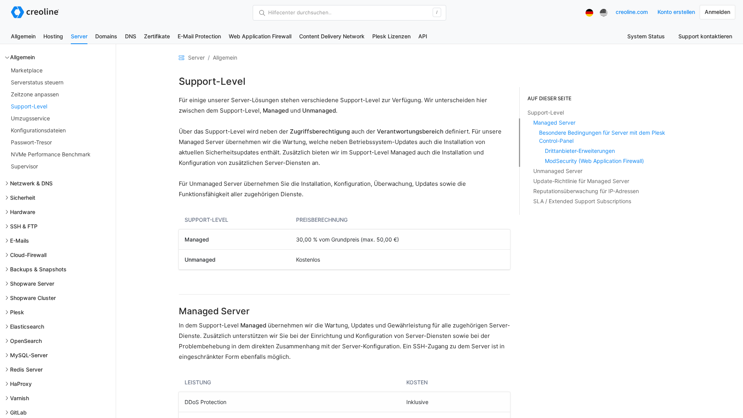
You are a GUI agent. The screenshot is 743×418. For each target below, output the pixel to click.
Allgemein (23, 36)
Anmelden (717, 12)
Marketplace (27, 70)
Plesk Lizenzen (391, 36)
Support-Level (29, 106)
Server (79, 36)
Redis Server (26, 369)
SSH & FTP (24, 226)
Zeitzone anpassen (35, 94)
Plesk (17, 312)
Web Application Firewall (260, 36)
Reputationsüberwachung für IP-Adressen (586, 191)
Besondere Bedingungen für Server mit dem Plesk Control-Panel (602, 136)
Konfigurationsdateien (38, 130)
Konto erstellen (676, 12)
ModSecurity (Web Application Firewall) (594, 161)
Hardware (22, 212)
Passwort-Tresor (31, 142)
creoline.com (632, 12)
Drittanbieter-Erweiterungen (580, 150)
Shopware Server (32, 283)
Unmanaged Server (557, 171)
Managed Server (554, 122)
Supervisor (24, 166)
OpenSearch (26, 340)
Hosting (53, 36)
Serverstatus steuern (37, 82)
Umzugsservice (30, 118)
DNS (130, 36)
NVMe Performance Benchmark (51, 154)
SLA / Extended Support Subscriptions (582, 201)
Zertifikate (157, 36)
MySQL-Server (29, 355)
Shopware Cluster (33, 298)
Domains (106, 36)
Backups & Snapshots (38, 269)
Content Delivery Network (332, 36)
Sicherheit (22, 197)
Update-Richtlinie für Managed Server (581, 181)
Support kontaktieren (705, 36)
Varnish (19, 398)
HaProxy (21, 383)
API (422, 36)
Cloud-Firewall (28, 255)
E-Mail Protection (199, 36)
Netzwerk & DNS (31, 183)
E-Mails (19, 240)
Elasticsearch (27, 326)
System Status (646, 36)
